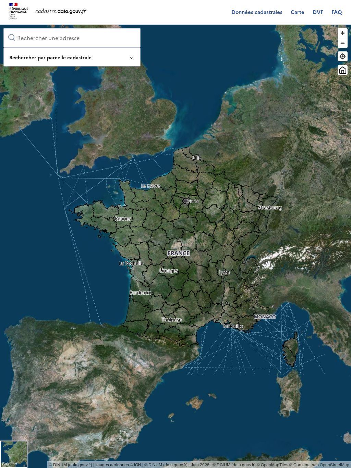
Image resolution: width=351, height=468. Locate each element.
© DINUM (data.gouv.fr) (234, 464)
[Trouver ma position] (343, 56)
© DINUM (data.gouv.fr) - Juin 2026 (176, 464)
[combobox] (72, 37)
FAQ (336, 11)
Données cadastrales (256, 11)
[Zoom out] (343, 43)
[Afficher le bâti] (343, 70)
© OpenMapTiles (272, 464)
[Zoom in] (343, 33)
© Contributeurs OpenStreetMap (319, 464)
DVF (318, 11)
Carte (297, 11)
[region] (175, 246)
